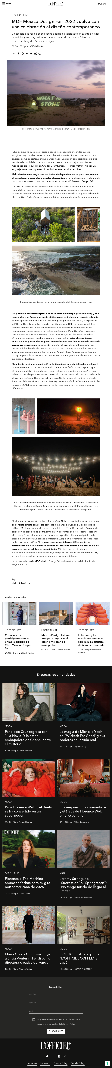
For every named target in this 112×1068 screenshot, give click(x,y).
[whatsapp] (36, 54)
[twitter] (31, 54)
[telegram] (40, 54)
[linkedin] (27, 54)
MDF (70, 181)
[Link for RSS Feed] (65, 1056)
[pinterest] (22, 54)
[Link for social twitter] (47, 1056)
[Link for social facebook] (53, 1056)
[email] (14, 54)
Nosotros (32, 1063)
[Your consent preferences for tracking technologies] (107, 1063)
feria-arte (24, 583)
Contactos (45, 1063)
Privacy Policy (69, 1024)
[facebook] (18, 54)
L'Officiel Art (21, 15)
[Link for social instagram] (59, 1056)
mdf (14, 583)
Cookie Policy (78, 1063)
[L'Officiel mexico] (56, 4)
